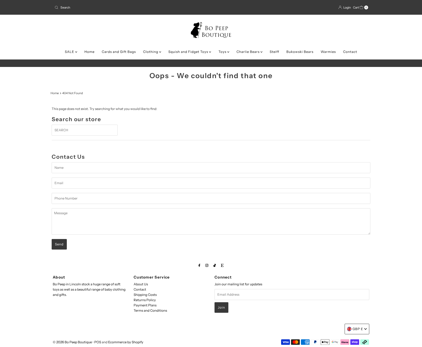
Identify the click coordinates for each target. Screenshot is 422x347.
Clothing (151, 52)
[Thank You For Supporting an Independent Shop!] (211, 63)
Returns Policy (145, 300)
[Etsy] (222, 265)
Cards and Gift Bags (119, 52)
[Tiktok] (214, 265)
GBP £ (358, 329)
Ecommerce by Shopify (125, 342)
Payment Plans (145, 305)
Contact (350, 52)
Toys (222, 52)
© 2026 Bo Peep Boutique (72, 342)
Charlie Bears (248, 52)
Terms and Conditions (150, 310)
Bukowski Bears (299, 52)
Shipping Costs (145, 295)
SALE (70, 52)
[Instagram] (206, 265)
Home (89, 52)
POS (97, 342)
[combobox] (104, 7)
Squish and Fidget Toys (188, 52)
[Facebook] (199, 265)
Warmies (328, 52)
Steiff (274, 52)
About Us (141, 284)
